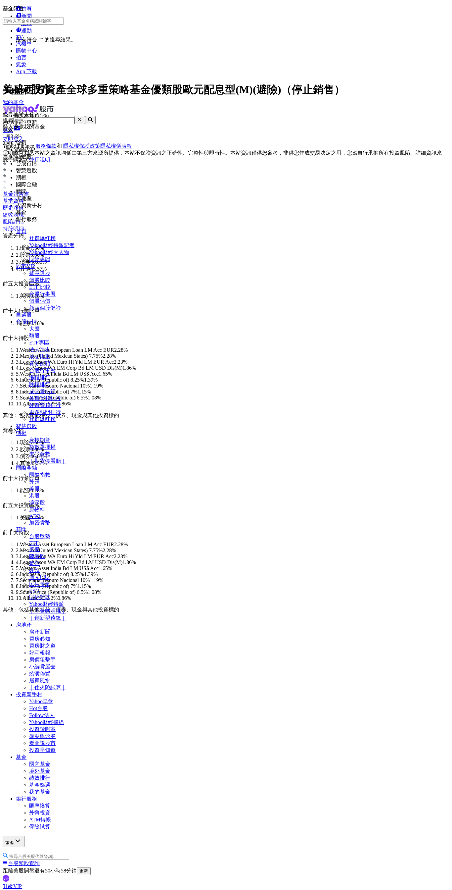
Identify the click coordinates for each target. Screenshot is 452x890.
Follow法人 (42, 715)
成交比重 (39, 356)
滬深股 (37, 502)
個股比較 (39, 280)
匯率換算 (39, 806)
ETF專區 (39, 342)
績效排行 (39, 778)
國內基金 (39, 764)
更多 (9, 843)
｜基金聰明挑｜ (47, 611)
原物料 (37, 509)
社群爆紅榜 (42, 238)
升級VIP (12, 886)
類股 (34, 336)
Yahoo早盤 (41, 701)
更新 (83, 870)
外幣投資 (39, 812)
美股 (34, 489)
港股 (34, 495)
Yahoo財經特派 (46, 604)
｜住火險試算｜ (47, 687)
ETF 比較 (40, 287)
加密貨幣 (39, 522)
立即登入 (13, 139)
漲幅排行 (39, 377)
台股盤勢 (39, 536)
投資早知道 (42, 750)
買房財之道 (42, 646)
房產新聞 (39, 632)
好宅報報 (39, 652)
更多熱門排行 (45, 412)
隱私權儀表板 (116, 146)
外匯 (34, 482)
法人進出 (39, 349)
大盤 (34, 329)
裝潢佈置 (39, 673)
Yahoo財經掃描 (46, 722)
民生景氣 (39, 584)
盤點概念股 (42, 736)
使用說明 (39, 160)
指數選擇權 (42, 447)
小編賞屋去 (42, 666)
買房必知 (39, 639)
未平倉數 (39, 454)
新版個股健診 (45, 308)
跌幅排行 (39, 384)
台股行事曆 (42, 294)
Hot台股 (38, 708)
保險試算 (39, 826)
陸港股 (37, 556)
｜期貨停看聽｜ (47, 461)
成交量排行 (42, 391)
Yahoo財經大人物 (49, 252)
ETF (34, 543)
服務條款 (46, 146)
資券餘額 (39, 363)
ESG (34, 591)
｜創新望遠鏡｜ (47, 618)
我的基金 (39, 792)
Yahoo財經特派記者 (51, 245)
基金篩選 (39, 785)
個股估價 (39, 301)
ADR (35, 516)
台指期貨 (39, 440)
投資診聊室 (42, 729)
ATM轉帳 (40, 819)
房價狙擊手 (42, 659)
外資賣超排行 (45, 405)
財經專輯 (39, 259)
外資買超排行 (45, 398)
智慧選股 (39, 273)
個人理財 (39, 577)
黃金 (34, 563)
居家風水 (39, 680)
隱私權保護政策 (81, 146)
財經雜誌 (39, 597)
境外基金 (39, 771)
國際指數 (39, 475)
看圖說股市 (42, 743)
